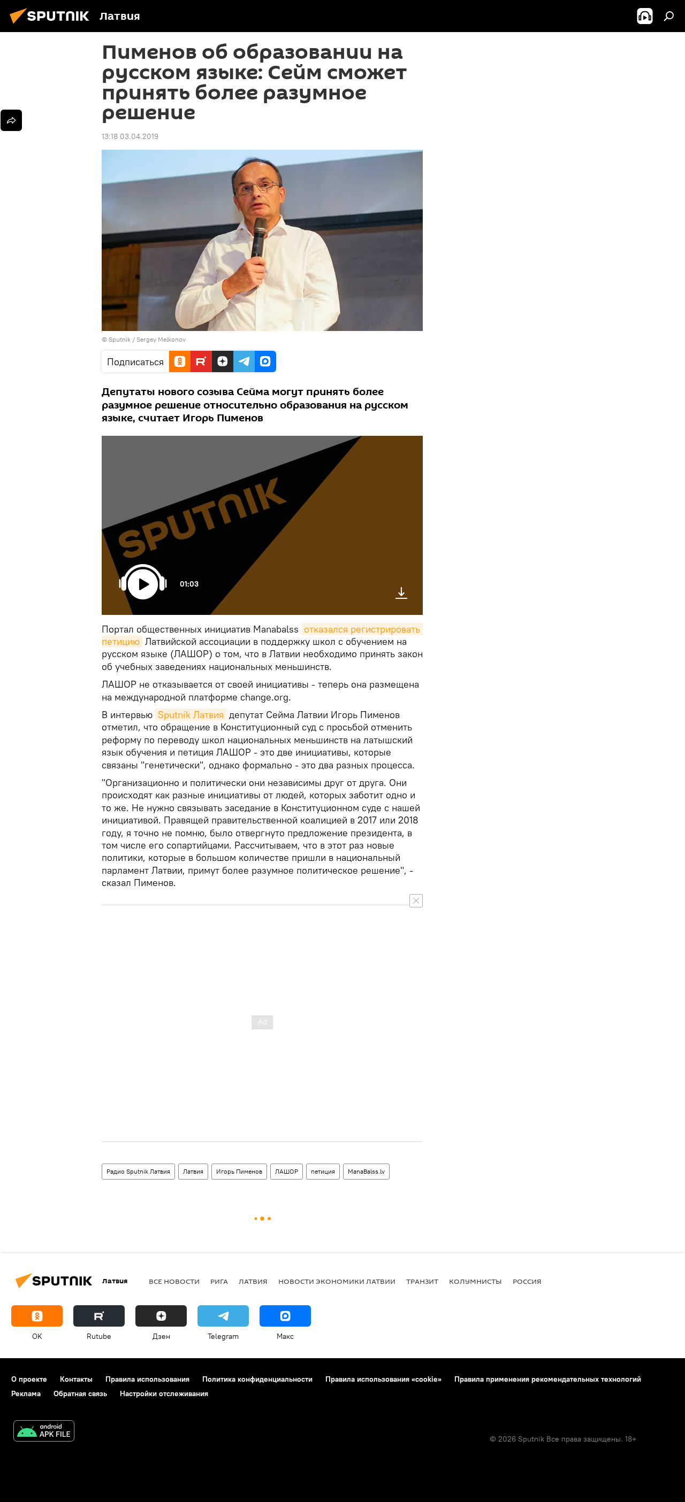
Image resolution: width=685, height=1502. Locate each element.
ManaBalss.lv (366, 1171)
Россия (527, 1281)
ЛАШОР (286, 1171)
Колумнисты (475, 1281)
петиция (323, 1171)
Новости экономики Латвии (336, 1281)
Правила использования (147, 1379)
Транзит (422, 1281)
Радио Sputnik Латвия (138, 1171)
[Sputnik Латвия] (52, 25)
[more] (11, 120)
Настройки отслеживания (164, 1393)
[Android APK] (43, 1432)
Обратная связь (80, 1393)
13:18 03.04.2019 (130, 136)
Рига (219, 1281)
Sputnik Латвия (191, 714)
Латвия (193, 1171)
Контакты (76, 1379)
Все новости (174, 1281)
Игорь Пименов (239, 1171)
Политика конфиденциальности (257, 1379)
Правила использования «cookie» (383, 1379)
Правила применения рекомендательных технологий (547, 1379)
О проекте (29, 1379)
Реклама (26, 1393)
